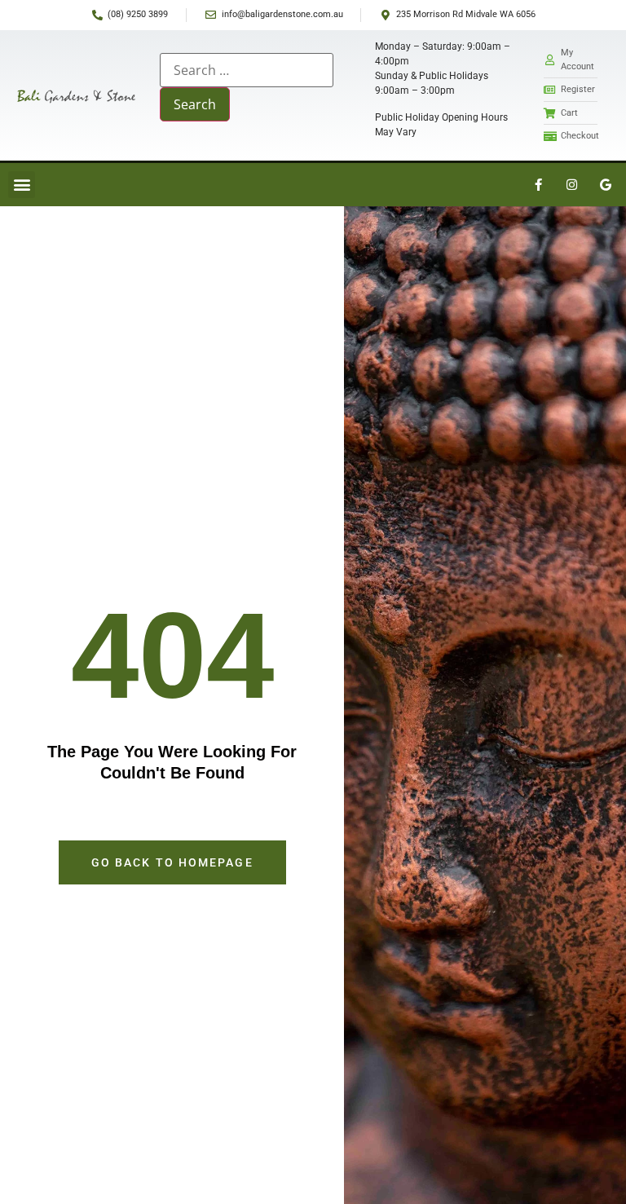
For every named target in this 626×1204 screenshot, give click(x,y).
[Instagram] (572, 184)
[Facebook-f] (539, 184)
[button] (21, 184)
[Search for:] (246, 70)
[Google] (605, 184)
